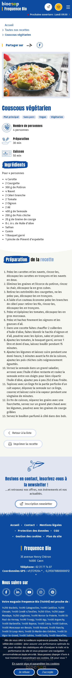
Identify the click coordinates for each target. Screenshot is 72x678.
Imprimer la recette (25, 444)
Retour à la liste (21, 433)
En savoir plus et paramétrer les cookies (35, 663)
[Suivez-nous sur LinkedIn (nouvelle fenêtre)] (18, 592)
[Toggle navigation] (68, 8)
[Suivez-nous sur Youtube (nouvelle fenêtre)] (29, 592)
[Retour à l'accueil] (10, 4)
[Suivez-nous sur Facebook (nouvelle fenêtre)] (6, 592)
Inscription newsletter (38, 503)
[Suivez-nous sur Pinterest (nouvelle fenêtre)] (52, 592)
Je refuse (24, 672)
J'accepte (47, 672)
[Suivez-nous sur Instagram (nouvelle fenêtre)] (41, 592)
